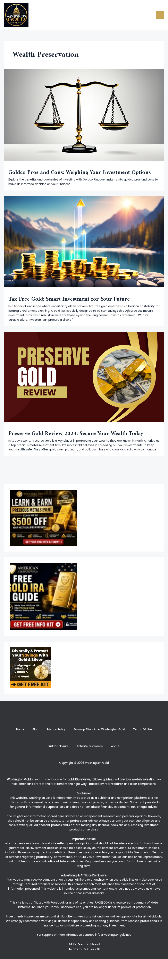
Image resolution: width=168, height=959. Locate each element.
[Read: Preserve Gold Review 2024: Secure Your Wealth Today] (84, 377)
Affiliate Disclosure (90, 746)
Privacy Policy (56, 729)
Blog (36, 729)
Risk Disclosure (59, 746)
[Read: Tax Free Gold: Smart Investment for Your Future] (84, 242)
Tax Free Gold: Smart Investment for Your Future (69, 299)
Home (20, 729)
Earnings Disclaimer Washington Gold (99, 729)
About (115, 746)
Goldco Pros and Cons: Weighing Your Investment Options (79, 172)
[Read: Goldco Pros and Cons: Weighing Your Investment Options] (84, 115)
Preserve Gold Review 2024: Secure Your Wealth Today (75, 434)
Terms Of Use (142, 729)
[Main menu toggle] (160, 15)
